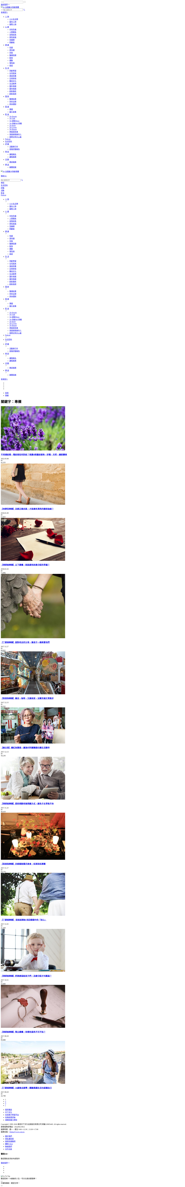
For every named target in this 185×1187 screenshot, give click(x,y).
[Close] (2, 1185)
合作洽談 (8, 1149)
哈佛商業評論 (10, 1117)
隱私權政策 (9, 1139)
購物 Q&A (9, 1144)
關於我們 (8, 1136)
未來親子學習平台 (12, 1115)
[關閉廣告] (2, 1181)
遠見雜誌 (8, 1110)
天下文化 (8, 1112)
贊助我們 (4, 1163)
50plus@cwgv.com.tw (17, 1132)
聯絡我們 (8, 1146)
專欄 (7, 395)
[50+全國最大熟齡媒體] (10, 7)
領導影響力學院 (11, 1120)
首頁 (7, 393)
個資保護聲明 (10, 1141)
